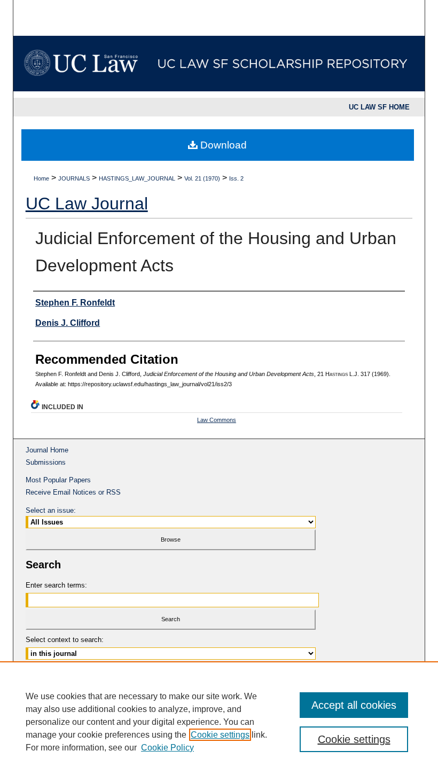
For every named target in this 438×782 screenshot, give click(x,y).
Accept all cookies (353, 705)
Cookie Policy (167, 747)
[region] (219, 721)
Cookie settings (220, 734)
